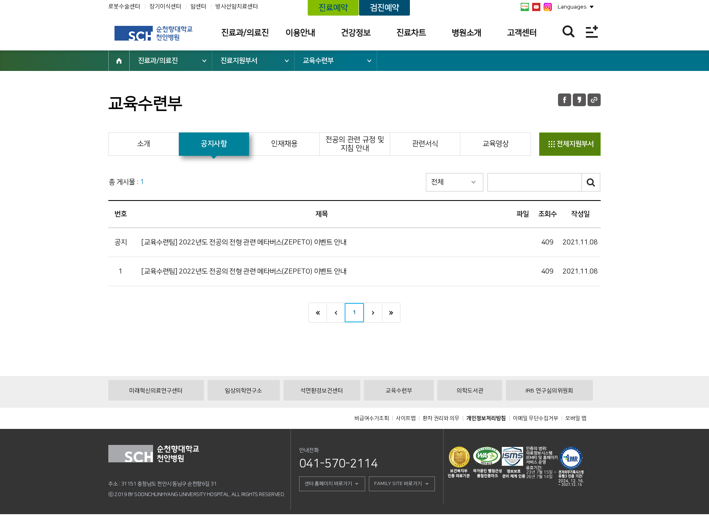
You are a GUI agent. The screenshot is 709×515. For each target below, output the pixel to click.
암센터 (198, 6)
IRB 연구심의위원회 (549, 390)
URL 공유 (594, 99)
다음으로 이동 (373, 312)
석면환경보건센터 (321, 390)
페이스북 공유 (564, 99)
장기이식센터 (165, 6)
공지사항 (214, 144)
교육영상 (496, 144)
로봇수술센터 (124, 6)
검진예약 (384, 7)
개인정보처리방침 (486, 418)
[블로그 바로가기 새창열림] (525, 7)
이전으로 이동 (336, 312)
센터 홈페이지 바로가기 (328, 483)
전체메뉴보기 (592, 31)
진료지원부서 (238, 60)
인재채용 (284, 144)
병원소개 (466, 32)
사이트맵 (406, 418)
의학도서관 (470, 390)
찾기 (568, 31)
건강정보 (356, 32)
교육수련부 (318, 60)
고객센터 (522, 32)
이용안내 (300, 32)
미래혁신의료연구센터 (156, 390)
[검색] (591, 182)
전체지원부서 (575, 144)
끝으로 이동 (391, 312)
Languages (572, 7)
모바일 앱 (575, 418)
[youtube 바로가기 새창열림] (536, 7)
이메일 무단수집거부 (535, 418)
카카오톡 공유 (579, 99)
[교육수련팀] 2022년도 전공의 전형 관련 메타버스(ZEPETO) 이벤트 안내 (243, 242)
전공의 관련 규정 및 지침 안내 (354, 144)
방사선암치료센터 (236, 6)
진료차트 (411, 32)
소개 (143, 144)
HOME (119, 60)
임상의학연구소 (243, 390)
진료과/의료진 (245, 32)
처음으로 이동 (318, 312)
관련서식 (425, 144)
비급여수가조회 (371, 418)
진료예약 (333, 7)
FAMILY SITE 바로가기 (398, 483)
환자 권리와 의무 (441, 418)
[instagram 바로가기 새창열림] (548, 7)
